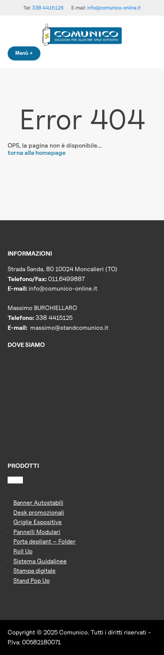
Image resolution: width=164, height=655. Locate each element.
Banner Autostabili (38, 502)
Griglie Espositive (37, 522)
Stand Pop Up (31, 580)
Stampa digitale (34, 570)
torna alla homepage (37, 152)
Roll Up (22, 551)
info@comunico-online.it (114, 8)
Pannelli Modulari (36, 532)
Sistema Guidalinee (40, 561)
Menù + (24, 53)
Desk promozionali (38, 512)
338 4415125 (48, 8)
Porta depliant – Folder (44, 541)
